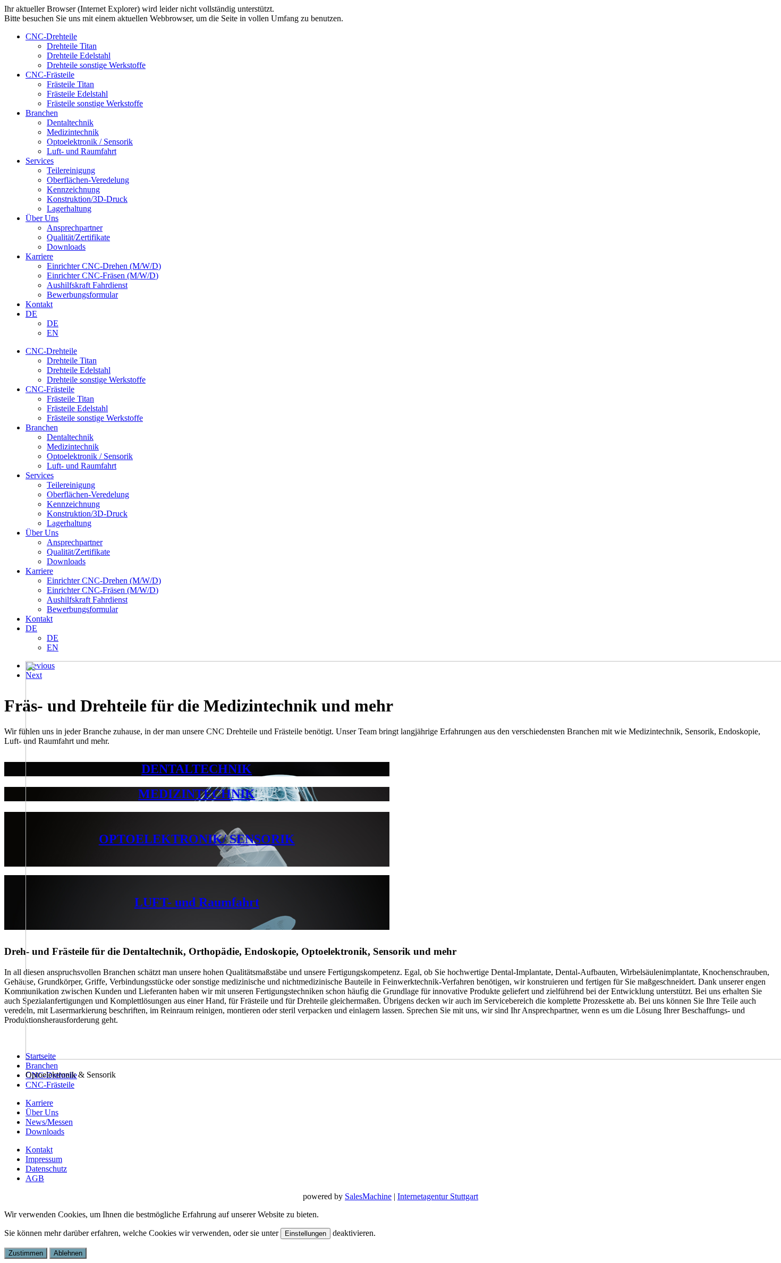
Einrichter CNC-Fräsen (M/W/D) (102, 275)
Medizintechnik (73, 132)
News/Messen (49, 1121)
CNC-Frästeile (50, 74)
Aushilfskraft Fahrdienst (87, 285)
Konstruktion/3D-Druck (87, 199)
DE (31, 313)
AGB (35, 1178)
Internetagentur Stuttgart (437, 1196)
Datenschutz (46, 1168)
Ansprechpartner (75, 227)
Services (40, 160)
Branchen (42, 112)
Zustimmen (26, 1253)
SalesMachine (368, 1196)
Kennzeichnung (73, 189)
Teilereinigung (71, 170)
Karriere (39, 256)
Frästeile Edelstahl (77, 93)
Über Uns (42, 218)
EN (52, 332)
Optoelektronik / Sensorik (90, 141)
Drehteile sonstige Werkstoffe (96, 65)
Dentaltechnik (70, 122)
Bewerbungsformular (82, 294)
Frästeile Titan (70, 84)
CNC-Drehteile (51, 36)
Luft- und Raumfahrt (81, 151)
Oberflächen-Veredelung (88, 179)
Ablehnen (68, 1253)
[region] (390, 670)
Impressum (44, 1159)
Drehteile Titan (72, 45)
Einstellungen (305, 1233)
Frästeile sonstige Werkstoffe (95, 103)
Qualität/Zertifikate (78, 237)
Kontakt (39, 304)
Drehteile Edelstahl (79, 55)
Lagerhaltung (69, 208)
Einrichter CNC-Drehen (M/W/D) (104, 265)
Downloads (66, 246)
